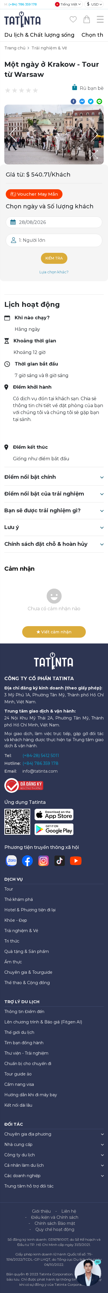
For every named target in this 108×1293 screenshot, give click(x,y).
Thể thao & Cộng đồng (27, 982)
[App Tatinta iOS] (54, 816)
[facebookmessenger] (82, 101)
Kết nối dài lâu (18, 1105)
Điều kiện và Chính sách (54, 1217)
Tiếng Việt (68, 4)
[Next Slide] (95, 134)
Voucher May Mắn (37, 194)
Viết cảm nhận (56, 632)
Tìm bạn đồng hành (23, 1042)
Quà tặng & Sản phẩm (26, 951)
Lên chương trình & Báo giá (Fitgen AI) (43, 1022)
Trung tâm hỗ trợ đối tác (29, 1186)
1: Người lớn (32, 240)
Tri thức (11, 941)
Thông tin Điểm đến (24, 1011)
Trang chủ (14, 48)
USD (93, 4)
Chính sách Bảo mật (55, 1223)
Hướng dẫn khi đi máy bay (30, 1094)
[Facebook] (27, 861)
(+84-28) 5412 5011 (40, 755)
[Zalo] (11, 861)
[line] (99, 101)
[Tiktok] (60, 861)
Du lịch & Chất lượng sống (39, 35)
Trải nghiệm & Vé (49, 48)
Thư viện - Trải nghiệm (26, 1053)
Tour (8, 889)
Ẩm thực (13, 961)
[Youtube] (76, 861)
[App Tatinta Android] (54, 830)
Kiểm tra (54, 258)
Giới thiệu (41, 1211)
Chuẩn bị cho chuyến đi (27, 1063)
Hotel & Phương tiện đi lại (30, 909)
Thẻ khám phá (18, 899)
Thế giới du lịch (19, 1032)
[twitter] (91, 101)
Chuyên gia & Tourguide (28, 972)
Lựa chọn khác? (54, 272)
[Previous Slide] (13, 134)
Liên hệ (68, 1211)
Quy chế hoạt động (54, 1229)
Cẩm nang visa (19, 1084)
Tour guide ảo (18, 1074)
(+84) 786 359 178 (23, 4)
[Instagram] (43, 861)
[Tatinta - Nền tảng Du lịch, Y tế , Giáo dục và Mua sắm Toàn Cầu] (23, 19)
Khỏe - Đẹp (15, 920)
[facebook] (73, 101)
